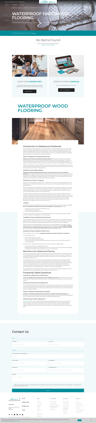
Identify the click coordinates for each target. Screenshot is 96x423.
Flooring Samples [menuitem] (53, 403)
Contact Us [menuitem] (78, 407)
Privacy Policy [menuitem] (79, 412)
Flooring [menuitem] (38, 401)
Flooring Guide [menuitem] (66, 405)
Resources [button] (14, 4)
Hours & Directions (68, 4)
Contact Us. (33, 33)
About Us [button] (21, 4)
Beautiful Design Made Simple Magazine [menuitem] (54, 406)
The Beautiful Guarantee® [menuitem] (65, 408)
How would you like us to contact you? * (19, 353)
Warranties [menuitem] (65, 411)
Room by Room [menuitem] (79, 403)
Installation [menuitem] (65, 413)
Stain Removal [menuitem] (66, 401)
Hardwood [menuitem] (39, 405)
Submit (48, 390)
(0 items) (91, 4)
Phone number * (15, 360)
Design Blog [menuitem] (52, 409)
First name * (14, 341)
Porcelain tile (26, 301)
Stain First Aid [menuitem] (66, 403)
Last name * (51, 341)
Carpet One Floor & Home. (17, 417)
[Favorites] (89, 5)
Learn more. (17, 421)
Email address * (52, 360)
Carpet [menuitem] (38, 407)
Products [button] (7, 4)
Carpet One (14, 7)
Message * (14, 374)
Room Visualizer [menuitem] (53, 401)
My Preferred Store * (53, 367)
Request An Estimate (80, 4)
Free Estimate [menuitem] (40, 414)
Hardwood (26, 7)
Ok (79, 420)
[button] (87, 5)
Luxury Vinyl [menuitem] (39, 403)
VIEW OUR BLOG (28, 91)
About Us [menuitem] (78, 401)
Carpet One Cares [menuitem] (79, 405)
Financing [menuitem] (39, 416)
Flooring (20, 7)
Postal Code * (14, 367)
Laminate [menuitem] (39, 410)
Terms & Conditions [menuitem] (80, 410)
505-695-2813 (22, 1)
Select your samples (65, 89)
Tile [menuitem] (38, 412)
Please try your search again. (48, 44)
